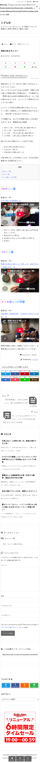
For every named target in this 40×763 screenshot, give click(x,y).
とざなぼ (35, 359)
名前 (2, 596)
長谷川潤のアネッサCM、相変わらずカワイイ (19, 491)
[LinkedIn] (34, 63)
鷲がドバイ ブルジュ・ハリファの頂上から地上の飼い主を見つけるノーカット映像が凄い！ (19, 507)
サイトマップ (22, 1)
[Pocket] (15, 67)
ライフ (14, 44)
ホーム (5, 44)
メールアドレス (6, 605)
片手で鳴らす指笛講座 (10, 201)
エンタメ (34, 354)
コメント (4, 565)
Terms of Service (18, 627)
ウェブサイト (5, 615)
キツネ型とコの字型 (9, 177)
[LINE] (24, 67)
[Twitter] (5, 63)
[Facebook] (15, 63)
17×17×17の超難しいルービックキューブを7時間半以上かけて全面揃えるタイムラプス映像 (19, 459)
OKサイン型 (6, 171)
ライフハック (24, 44)
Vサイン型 (6, 174)
